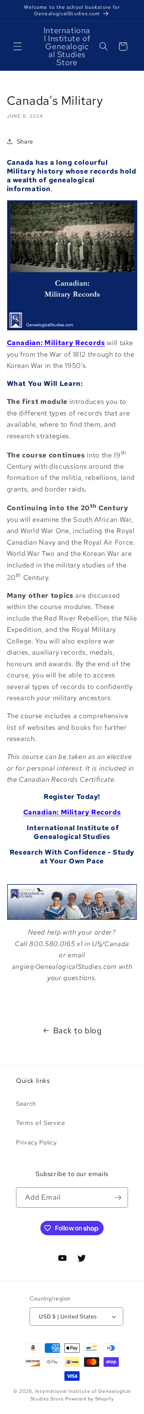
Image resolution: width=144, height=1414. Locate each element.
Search (26, 1103)
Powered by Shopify (89, 1399)
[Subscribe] (118, 1197)
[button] (17, 46)
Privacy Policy (36, 1142)
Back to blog (77, 1030)
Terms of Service (40, 1122)
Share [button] (25, 141)
